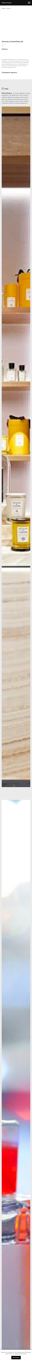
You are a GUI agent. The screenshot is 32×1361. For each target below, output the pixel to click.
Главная (3, 8)
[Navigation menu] (29, 3)
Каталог (8, 8)
